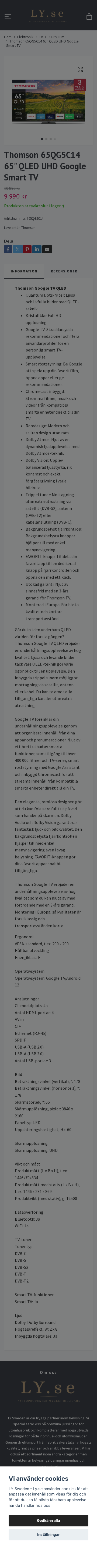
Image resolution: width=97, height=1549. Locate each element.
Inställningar (48, 1534)
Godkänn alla (48, 1520)
